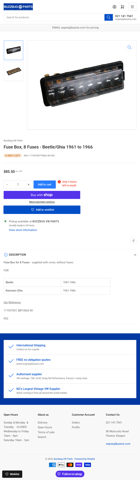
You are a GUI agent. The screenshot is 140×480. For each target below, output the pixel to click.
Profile (76, 427)
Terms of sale (46, 432)
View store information (23, 230)
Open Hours (45, 427)
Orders (76, 422)
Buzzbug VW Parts (13, 140)
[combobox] (58, 17)
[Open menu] (132, 7)
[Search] (109, 17)
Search (42, 437)
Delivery (42, 422)
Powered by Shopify (85, 459)
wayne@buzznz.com (118, 443)
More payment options (42, 201)
